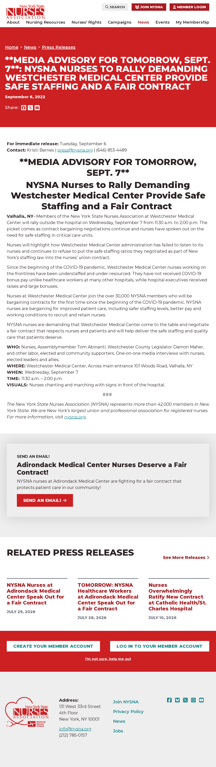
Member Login (191, 7)
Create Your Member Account (53, 646)
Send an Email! (42, 500)
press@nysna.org (75, 150)
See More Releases (185, 557)
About (13, 22)
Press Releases (59, 47)
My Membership (192, 22)
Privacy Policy (128, 711)
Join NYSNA (151, 7)
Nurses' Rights (86, 22)
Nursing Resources (45, 22)
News (143, 22)
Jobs (118, 730)
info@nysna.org (75, 728)
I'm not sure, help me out (108, 659)
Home (11, 47)
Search (117, 7)
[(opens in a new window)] (170, 700)
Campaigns (119, 22)
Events (162, 22)
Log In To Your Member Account (159, 646)
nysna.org (75, 416)
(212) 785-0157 (73, 735)
